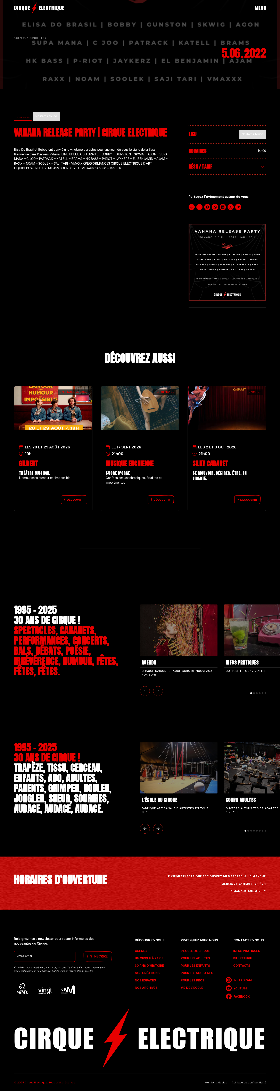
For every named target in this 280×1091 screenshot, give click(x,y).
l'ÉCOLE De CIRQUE (195, 951)
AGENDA (141, 951)
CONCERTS (36, 38)
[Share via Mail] (199, 207)
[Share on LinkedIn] (223, 207)
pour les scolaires (197, 973)
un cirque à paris (149, 958)
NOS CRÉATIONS (147, 973)
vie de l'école (192, 987)
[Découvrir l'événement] (53, 399)
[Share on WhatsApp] (215, 207)
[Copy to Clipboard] (192, 207)
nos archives (146, 987)
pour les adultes (195, 958)
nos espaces (145, 980)
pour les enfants (195, 965)
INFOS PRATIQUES (246, 951)
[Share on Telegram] (238, 207)
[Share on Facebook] (207, 207)
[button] (145, 691)
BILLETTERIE (242, 958)
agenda (20, 38)
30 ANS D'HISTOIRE (149, 965)
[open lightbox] (227, 262)
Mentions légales (216, 1082)
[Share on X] (230, 207)
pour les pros (192, 980)
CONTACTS (241, 965)
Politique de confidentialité (249, 1082)
